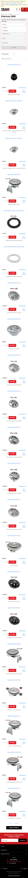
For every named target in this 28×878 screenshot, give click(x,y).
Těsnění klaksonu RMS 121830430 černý (14, 210)
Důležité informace (5, 853)
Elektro (10, 14)
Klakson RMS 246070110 (14, 716)
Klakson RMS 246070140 (14, 571)
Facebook (5, 868)
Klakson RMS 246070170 (14, 391)
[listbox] (14, 29)
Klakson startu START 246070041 (14, 100)
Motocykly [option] (5, 30)
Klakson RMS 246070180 (14, 427)
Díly (6, 14)
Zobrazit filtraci (7, 58)
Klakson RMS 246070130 (14, 535)
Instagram (24, 868)
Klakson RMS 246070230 (14, 319)
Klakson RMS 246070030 (14, 174)
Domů (2, 14)
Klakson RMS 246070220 (14, 282)
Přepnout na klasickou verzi (14, 875)
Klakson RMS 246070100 (14, 680)
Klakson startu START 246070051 (14, 138)
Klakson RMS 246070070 (14, 788)
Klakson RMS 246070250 (14, 64)
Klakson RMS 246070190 (14, 463)
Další (16, 823)
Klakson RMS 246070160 (14, 355)
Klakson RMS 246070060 (14, 752)
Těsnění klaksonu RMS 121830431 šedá (14, 246)
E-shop (2, 846)
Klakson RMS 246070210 (14, 499)
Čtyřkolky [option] (5, 27)
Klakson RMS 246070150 (14, 607)
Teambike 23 (4, 850)
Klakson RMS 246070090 (14, 643)
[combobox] (14, 24)
